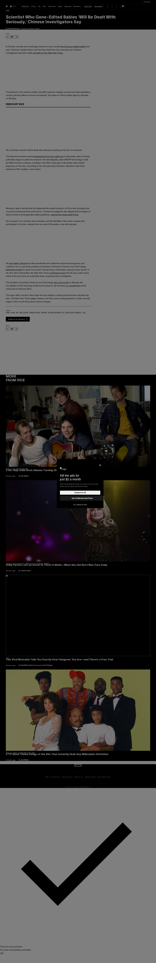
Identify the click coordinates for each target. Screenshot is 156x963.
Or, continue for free (80, 505)
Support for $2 (80, 493)
